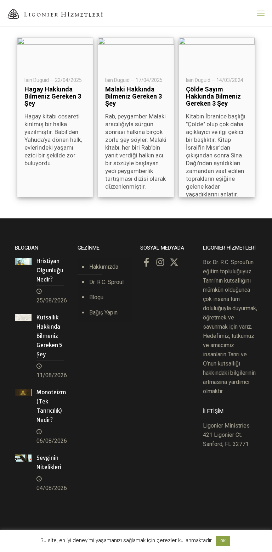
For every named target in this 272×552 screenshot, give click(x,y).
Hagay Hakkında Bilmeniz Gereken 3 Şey (52, 96)
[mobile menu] (261, 13)
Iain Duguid (36, 80)
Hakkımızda (103, 266)
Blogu (96, 297)
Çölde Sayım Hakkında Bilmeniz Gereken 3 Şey (213, 96)
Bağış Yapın (103, 312)
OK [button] (223, 541)
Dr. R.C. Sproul (106, 282)
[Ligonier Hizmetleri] (55, 13)
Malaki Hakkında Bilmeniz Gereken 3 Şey (133, 96)
